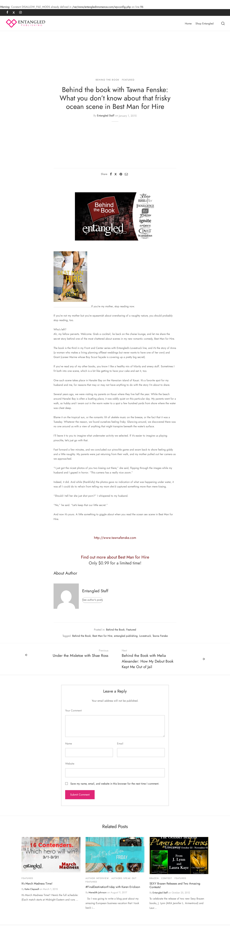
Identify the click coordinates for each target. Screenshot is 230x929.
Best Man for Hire (102, 636)
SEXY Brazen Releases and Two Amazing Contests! (175, 885)
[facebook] (7, 12)
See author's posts (92, 600)
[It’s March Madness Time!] (51, 854)
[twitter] (13, 12)
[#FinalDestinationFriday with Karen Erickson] (115, 854)
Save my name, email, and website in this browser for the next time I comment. (114, 784)
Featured (128, 79)
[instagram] (20, 12)
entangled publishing (126, 636)
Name (68, 743)
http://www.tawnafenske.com (115, 537)
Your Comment (73, 710)
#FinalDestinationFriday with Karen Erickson (113, 887)
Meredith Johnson (98, 892)
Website (69, 764)
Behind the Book (107, 79)
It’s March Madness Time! (37, 883)
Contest (166, 878)
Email (120, 743)
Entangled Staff (105, 115)
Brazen (154, 878)
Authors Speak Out (123, 878)
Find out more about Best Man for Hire (115, 557)
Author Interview (97, 878)
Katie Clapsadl (32, 889)
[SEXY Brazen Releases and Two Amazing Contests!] (179, 855)
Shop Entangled (204, 23)
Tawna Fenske (160, 636)
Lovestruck (145, 636)
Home (188, 23)
